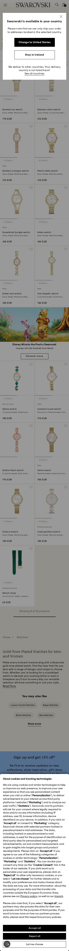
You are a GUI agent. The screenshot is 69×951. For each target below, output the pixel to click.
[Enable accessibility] (7, 944)
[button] (61, 16)
